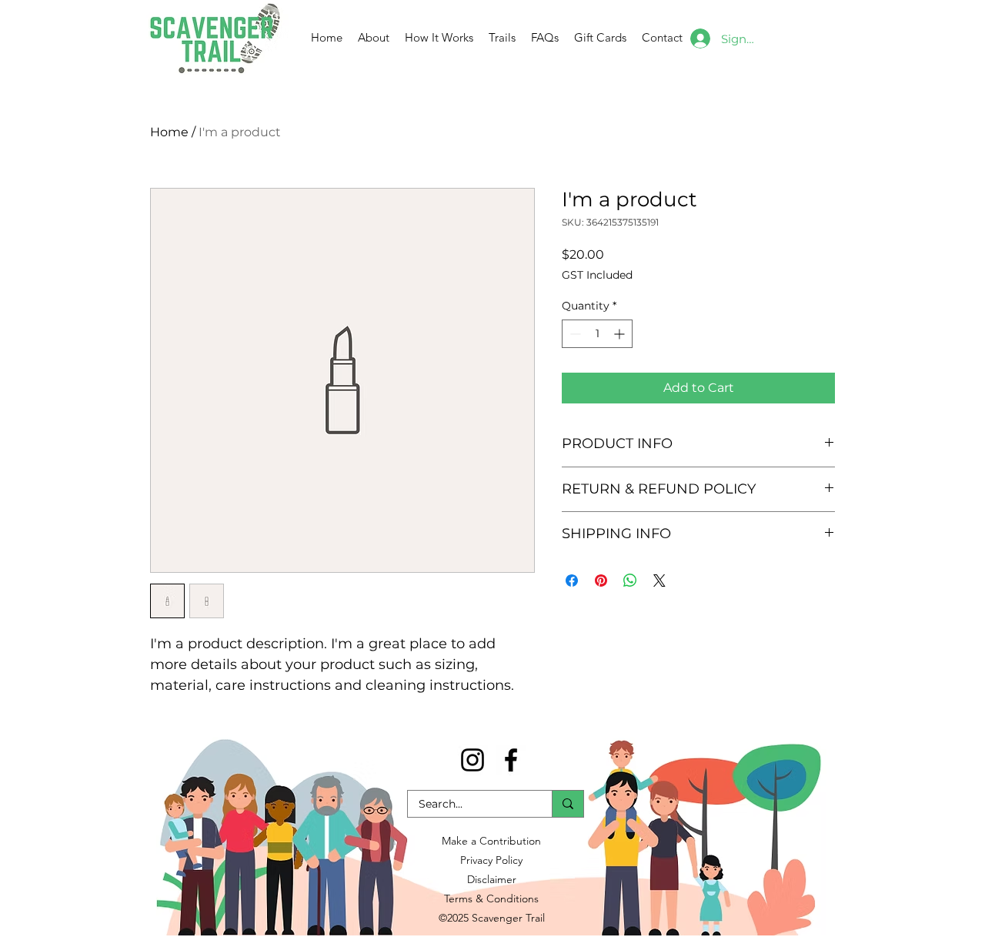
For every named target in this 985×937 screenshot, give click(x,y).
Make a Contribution (491, 841)
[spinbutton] (597, 333)
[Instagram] (472, 760)
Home (169, 132)
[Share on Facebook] (572, 580)
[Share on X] (659, 580)
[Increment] (620, 333)
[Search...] (567, 804)
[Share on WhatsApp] (630, 580)
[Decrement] (573, 333)
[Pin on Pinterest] (601, 580)
